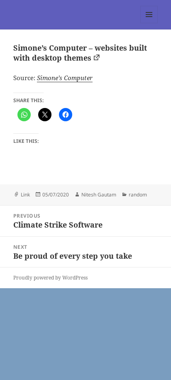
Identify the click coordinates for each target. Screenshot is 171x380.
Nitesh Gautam (98, 194)
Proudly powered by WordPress (50, 277)
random (138, 194)
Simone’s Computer (65, 78)
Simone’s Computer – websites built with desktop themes (80, 53)
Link (25, 194)
